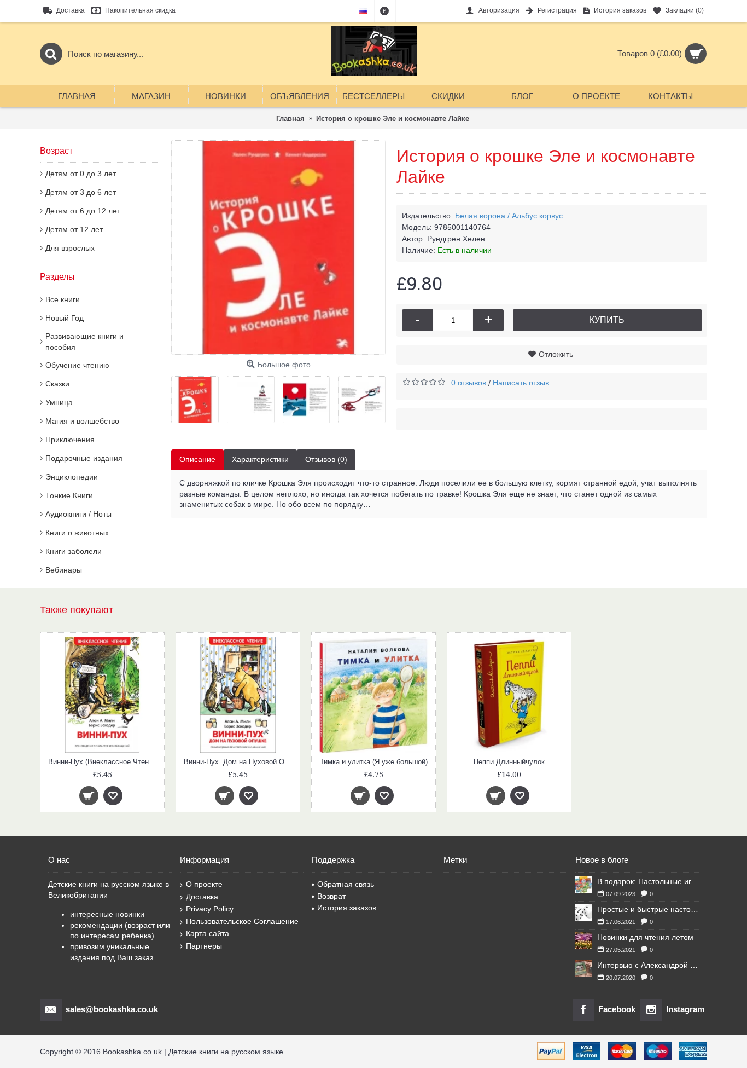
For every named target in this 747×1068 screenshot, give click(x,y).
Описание (197, 459)
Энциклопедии (71, 476)
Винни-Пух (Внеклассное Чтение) (103, 762)
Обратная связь (345, 884)
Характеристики (260, 459)
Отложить (556, 354)
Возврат (331, 896)
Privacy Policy (210, 908)
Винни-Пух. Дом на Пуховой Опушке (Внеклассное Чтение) (240, 762)
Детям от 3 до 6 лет (80, 192)
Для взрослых (70, 248)
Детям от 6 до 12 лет (82, 210)
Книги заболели (73, 551)
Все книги (62, 299)
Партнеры (204, 946)
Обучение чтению (77, 365)
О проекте (204, 884)
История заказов (346, 907)
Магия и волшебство (82, 421)
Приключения (70, 439)
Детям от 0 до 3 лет (80, 173)
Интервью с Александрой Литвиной (648, 965)
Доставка (202, 896)
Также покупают (76, 609)
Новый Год (64, 318)
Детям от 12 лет (74, 229)
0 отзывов (468, 382)
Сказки (57, 383)
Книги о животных (77, 532)
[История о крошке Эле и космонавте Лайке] (278, 247)
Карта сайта (207, 933)
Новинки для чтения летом (645, 937)
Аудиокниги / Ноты (78, 514)
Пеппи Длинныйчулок (509, 762)
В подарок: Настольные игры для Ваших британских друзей (648, 881)
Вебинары (63, 569)
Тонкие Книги (69, 495)
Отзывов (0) (326, 459)
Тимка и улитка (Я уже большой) (374, 762)
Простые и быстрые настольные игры (648, 909)
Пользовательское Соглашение (242, 921)
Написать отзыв (521, 382)
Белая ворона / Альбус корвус (509, 215)
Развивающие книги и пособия (84, 341)
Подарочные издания (83, 458)
